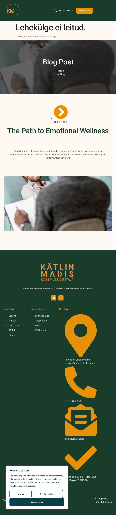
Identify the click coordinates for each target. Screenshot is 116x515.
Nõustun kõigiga (36, 502)
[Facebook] (53, 297)
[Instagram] (61, 297)
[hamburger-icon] (105, 11)
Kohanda (20, 494)
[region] (37, 487)
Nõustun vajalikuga (47, 494)
